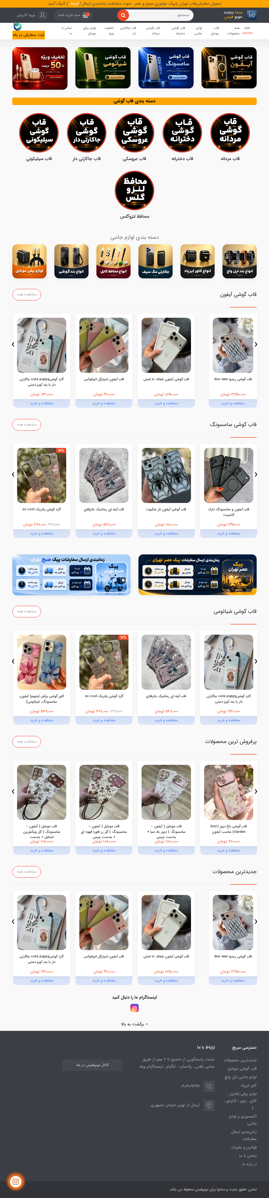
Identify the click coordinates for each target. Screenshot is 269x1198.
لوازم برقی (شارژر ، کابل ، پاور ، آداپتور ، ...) (240, 1101)
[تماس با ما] (16, 1182)
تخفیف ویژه (109, 30)
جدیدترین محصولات (240, 1060)
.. (69, 3)
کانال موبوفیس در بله (92, 1065)
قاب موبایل (215, 30)
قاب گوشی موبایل (242, 1069)
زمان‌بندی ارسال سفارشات (244, 1135)
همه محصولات (233, 30)
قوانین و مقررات (244, 1147)
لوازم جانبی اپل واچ (241, 1077)
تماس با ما (67, 30)
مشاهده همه (27, 294)
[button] (73, 15)
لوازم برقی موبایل (89, 30)
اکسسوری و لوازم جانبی (243, 1120)
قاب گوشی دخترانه (178, 30)
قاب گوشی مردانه (153, 30)
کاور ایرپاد (249, 1085)
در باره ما (249, 1164)
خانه (247, 27)
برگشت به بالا (133, 1024)
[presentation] (256, 344)
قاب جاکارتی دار (128, 30)
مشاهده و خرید (233, 403)
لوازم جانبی (198, 30)
